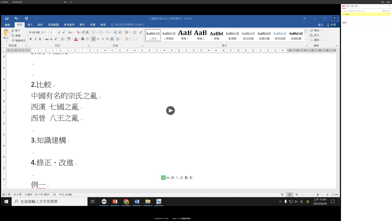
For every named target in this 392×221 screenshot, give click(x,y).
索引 (343, 6)
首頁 (388, 2)
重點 (348, 6)
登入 (383, 2)
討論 (352, 6)
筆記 (356, 6)
